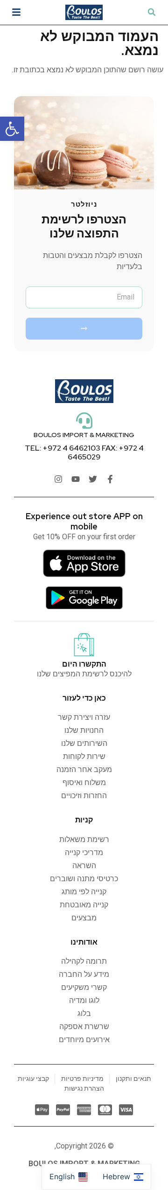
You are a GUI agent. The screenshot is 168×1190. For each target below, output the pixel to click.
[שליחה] (84, 329)
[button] (12, 129)
